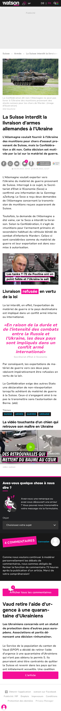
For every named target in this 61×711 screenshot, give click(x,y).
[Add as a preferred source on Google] (44, 163)
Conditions (51, 696)
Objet (6, 517)
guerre (31, 414)
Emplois (25, 696)
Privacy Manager (45, 700)
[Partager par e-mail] (16, 163)
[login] (4, 707)
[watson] (11, 3)
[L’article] (30, 640)
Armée (17, 54)
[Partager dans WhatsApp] (10, 163)
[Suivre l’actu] (56, 163)
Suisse (6, 54)
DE (42, 3)
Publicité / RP (11, 696)
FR (49, 3)
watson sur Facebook (45, 691)
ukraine (44, 414)
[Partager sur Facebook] (3, 163)
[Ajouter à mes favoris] (31, 163)
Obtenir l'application (20, 691)
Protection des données (20, 700)
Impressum (37, 696)
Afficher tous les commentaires (30, 592)
